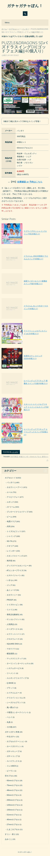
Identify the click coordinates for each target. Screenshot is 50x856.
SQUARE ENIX (13, 644)
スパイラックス (13, 761)
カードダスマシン (14, 746)
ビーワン (10, 771)
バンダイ (15, 452)
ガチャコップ (12, 756)
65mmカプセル (13, 780)
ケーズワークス (13, 629)
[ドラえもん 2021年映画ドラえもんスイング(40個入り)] (25, 269)
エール (9, 492)
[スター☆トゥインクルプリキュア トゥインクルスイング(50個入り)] (25, 418)
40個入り (22, 456)
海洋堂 (9, 561)
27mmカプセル (13, 824)
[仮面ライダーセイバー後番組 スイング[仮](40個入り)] (25, 294)
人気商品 (10, 624)
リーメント (11, 673)
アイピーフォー (13, 497)
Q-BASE (10, 683)
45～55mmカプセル (33, 456)
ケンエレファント (14, 619)
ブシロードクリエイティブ (17, 512)
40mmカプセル (13, 819)
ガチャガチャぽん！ (25, 5)
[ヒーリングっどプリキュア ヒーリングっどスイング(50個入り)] (25, 443)
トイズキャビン (13, 605)
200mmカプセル (13, 800)
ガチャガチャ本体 (12, 732)
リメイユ (10, 610)
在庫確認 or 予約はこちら (29, 182)
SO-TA (9, 541)
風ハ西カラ (11, 707)
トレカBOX (11, 766)
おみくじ (8, 839)
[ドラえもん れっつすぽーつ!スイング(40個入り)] (25, 319)
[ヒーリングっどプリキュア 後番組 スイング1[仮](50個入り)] (25, 394)
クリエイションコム (15, 698)
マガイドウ (11, 649)
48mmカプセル (13, 790)
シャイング (11, 536)
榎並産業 (10, 654)
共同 (8, 526)
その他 (9, 727)
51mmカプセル (13, 815)
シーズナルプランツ (15, 702)
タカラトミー (12, 595)
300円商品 (14, 456)
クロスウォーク (13, 639)
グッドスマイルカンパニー (17, 566)
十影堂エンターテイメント (17, 712)
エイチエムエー (13, 693)
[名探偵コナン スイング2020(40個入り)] (25, 369)
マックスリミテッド (15, 658)
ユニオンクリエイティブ (17, 678)
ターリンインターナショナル (18, 663)
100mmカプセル (13, 810)
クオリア (10, 546)
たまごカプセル (13, 829)
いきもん (10, 580)
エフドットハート (14, 634)
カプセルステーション (16, 741)
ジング (9, 585)
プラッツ (10, 688)
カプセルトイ (10, 478)
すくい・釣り (10, 834)
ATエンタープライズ (15, 570)
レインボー (11, 551)
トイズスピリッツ (14, 531)
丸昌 (8, 722)
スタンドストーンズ (15, 556)
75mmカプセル (13, 785)
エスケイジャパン (14, 575)
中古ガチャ (11, 737)
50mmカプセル (13, 795)
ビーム (9, 517)
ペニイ (9, 717)
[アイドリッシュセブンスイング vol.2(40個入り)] (25, 344)
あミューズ (11, 590)
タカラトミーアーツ (15, 487)
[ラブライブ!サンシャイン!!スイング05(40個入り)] (25, 244)
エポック (10, 502)
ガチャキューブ (13, 751)
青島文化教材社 (13, 615)
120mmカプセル (13, 805)
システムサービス (14, 668)
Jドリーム (11, 507)
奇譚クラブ (11, 521)
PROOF (10, 600)
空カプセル (9, 776)
